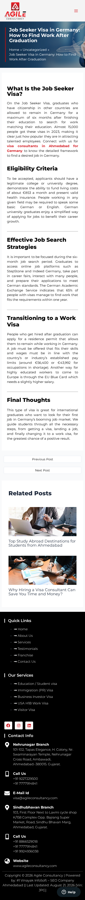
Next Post (42, 470)
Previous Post (42, 459)
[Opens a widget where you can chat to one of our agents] (69, 892)
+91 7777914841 (25, 846)
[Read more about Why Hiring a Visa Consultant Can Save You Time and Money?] (42, 570)
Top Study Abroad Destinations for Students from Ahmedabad (42, 543)
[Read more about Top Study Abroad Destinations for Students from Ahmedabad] (42, 521)
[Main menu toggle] (76, 10)
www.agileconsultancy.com (35, 866)
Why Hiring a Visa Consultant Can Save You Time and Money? (41, 591)
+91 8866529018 (25, 841)
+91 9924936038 (25, 851)
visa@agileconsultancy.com (35, 798)
